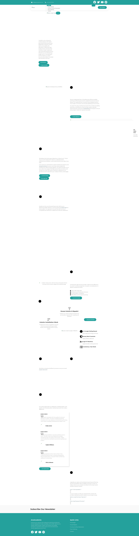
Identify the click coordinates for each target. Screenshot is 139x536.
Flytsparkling (86, 108)
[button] (85, 491)
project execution (43, 369)
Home (49, 5)
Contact (49, 11)
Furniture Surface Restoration (54, 8)
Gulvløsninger (63, 207)
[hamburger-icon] (93, 6)
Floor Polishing (51, 9)
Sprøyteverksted (43, 166)
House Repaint (51, 6)
